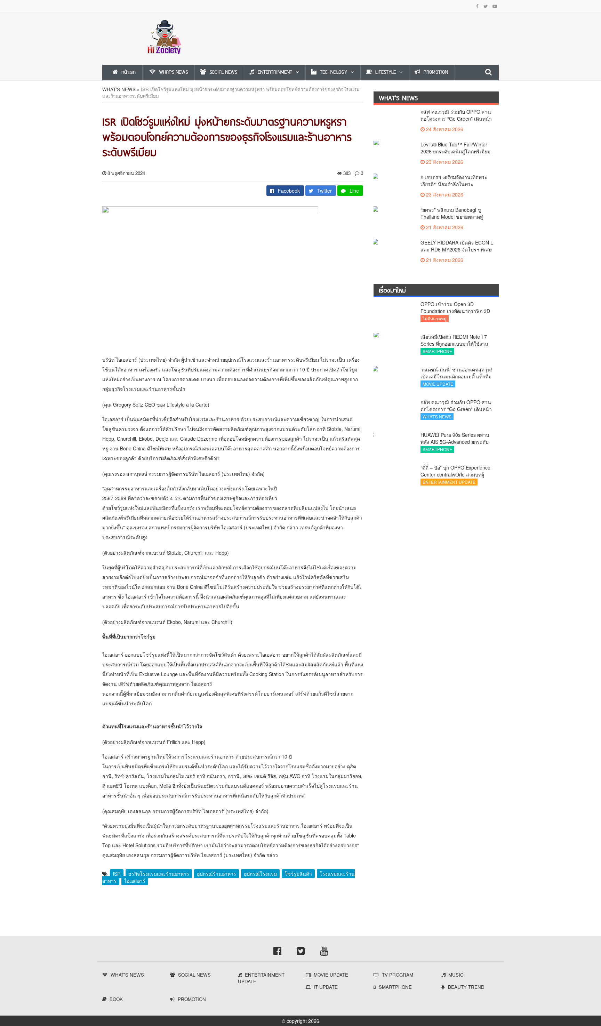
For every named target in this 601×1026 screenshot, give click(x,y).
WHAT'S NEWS (119, 89)
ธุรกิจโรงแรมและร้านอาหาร (158, 873)
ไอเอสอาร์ (134, 880)
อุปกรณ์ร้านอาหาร (216, 873)
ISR (117, 873)
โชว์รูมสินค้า (298, 873)
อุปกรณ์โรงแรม (260, 873)
